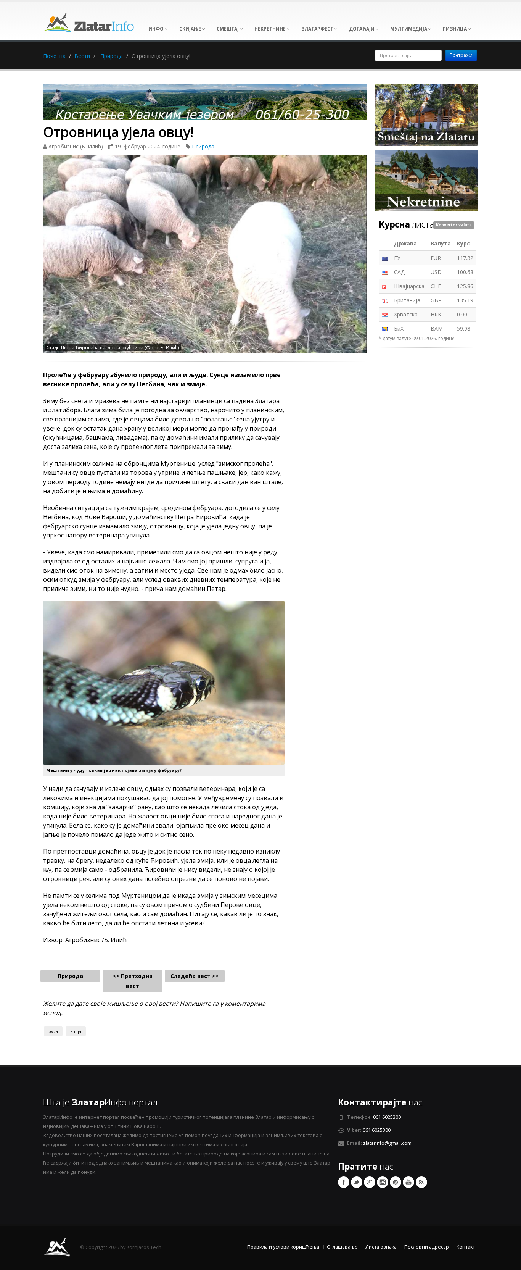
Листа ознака (381, 1247)
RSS (421, 1182)
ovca (53, 1031)
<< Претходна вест (133, 980)
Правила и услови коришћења (283, 1247)
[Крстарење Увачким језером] (205, 104)
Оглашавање (342, 1247)
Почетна (54, 56)
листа (406, 224)
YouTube (408, 1182)
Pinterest (395, 1182)
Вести (82, 56)
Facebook (343, 1182)
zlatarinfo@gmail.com (387, 1143)
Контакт (466, 1247)
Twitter (356, 1182)
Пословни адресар (426, 1247)
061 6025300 (387, 1117)
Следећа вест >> (194, 976)
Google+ (369, 1182)
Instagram (382, 1182)
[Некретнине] (426, 180)
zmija (75, 1031)
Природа (111, 56)
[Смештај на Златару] (426, 114)
